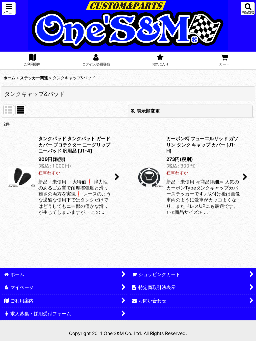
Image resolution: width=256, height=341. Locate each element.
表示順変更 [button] (148, 111)
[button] (9, 8)
